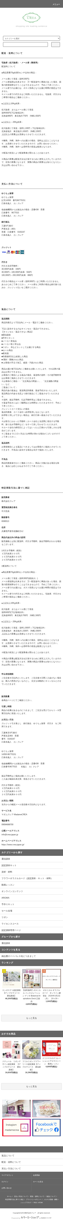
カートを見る (38, 1182)
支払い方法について (21, 1196)
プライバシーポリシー (33, 1199)
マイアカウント (7, 1175)
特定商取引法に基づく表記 (14, 1199)
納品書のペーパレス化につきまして (19, 956)
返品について (51, 1196)
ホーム (9, 1196)
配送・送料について (37, 1196)
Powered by (15, 1218)
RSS (35, 1202)
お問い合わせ (7, 1188)
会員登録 (36, 1175)
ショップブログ (25, 1202)
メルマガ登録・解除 (50, 1199)
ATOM (40, 1202)
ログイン (5, 1182)
